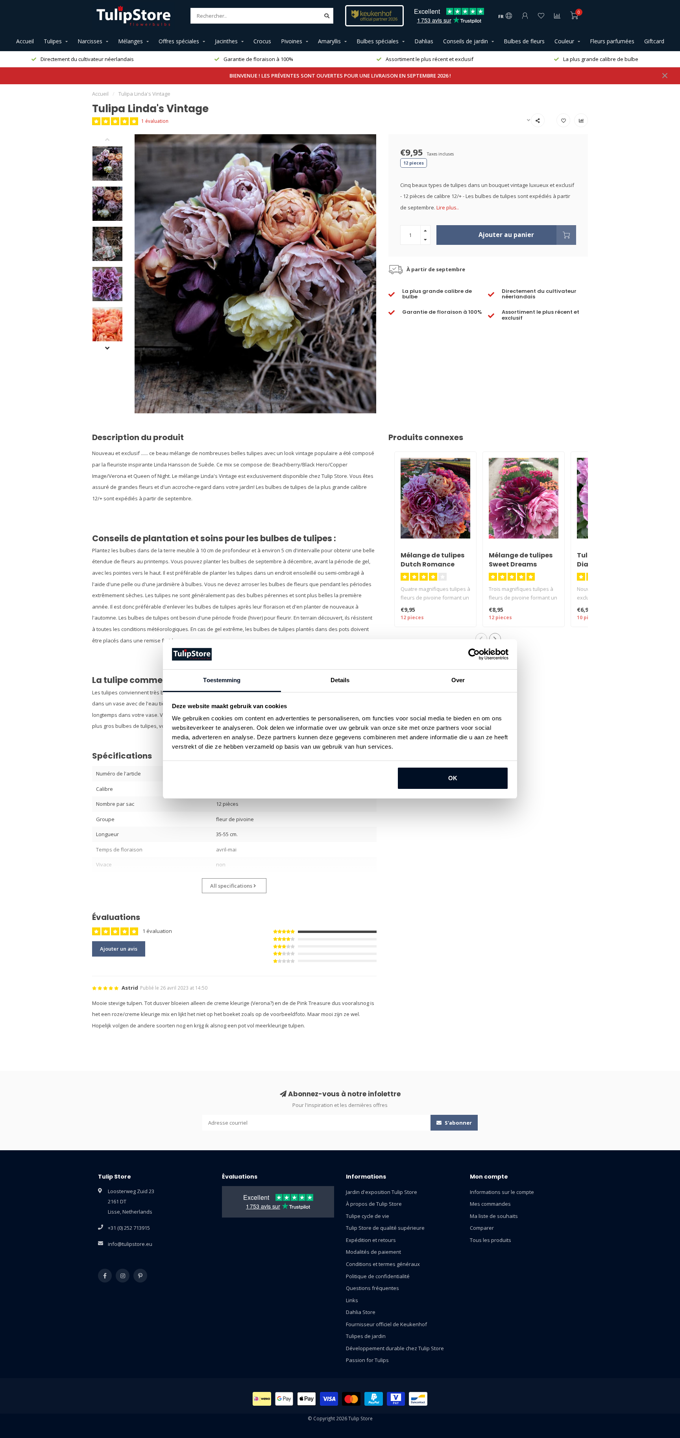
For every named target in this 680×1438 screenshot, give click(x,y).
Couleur (564, 41)
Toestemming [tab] (221, 680)
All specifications (231, 885)
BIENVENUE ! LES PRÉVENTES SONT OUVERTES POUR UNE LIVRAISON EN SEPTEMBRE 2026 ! (340, 75)
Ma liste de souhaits (494, 1216)
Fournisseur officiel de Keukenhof (386, 1324)
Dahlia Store (360, 1312)
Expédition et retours (371, 1240)
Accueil (25, 41)
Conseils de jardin (465, 41)
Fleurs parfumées (612, 41)
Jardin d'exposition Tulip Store (381, 1192)
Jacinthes (226, 41)
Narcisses (90, 41)
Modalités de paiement (373, 1251)
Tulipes (53, 41)
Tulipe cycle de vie (367, 1216)
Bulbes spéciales (378, 41)
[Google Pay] (284, 1399)
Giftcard (654, 41)
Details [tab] (340, 680)
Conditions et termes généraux (383, 1264)
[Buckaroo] (396, 1399)
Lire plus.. (447, 207)
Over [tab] (458, 680)
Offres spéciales (179, 41)
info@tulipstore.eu (130, 1243)
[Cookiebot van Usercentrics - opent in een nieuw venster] (474, 654)
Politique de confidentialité (378, 1276)
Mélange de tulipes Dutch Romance (432, 560)
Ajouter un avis (118, 948)
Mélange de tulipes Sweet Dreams (520, 560)
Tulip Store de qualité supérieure (385, 1227)
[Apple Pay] (306, 1399)
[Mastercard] (351, 1399)
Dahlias (423, 41)
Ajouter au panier (506, 234)
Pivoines (291, 41)
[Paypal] (373, 1399)
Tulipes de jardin (366, 1336)
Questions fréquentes (372, 1288)
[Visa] (329, 1399)
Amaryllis (329, 41)
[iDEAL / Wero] (262, 1399)
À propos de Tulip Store (374, 1203)
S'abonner (457, 1122)
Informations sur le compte (502, 1192)
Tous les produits (490, 1240)
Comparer (482, 1227)
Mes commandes (490, 1203)
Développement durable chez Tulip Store (395, 1348)
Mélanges (130, 41)
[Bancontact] (418, 1399)
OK (452, 778)
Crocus (262, 41)
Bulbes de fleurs (524, 41)
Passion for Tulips (367, 1360)
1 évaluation (154, 121)
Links (352, 1300)
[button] (113, 140)
